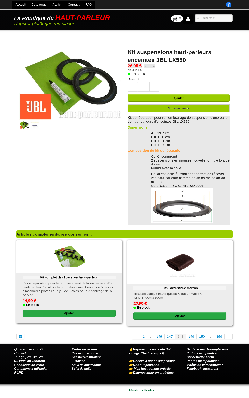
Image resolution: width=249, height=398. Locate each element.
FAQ (88, 5)
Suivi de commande (86, 365)
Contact (74, 5)
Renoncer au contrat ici (31, 394)
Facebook (194, 368)
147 (170, 337)
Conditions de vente (29, 365)
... (150, 337)
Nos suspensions (146, 365)
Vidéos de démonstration (205, 365)
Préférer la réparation (202, 353)
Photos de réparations (203, 361)
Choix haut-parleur (201, 357)
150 (202, 337)
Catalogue (39, 5)
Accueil (20, 5)
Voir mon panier (178, 108)
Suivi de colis (81, 368)
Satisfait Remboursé (87, 357)
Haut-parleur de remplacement (209, 349)
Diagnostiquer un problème (153, 372)
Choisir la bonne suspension (154, 361)
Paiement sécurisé (85, 353)
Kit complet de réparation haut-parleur (69, 277)
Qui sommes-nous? (28, 349)
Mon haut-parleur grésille (152, 368)
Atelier (57, 5)
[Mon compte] (188, 19)
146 (159, 337)
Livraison (78, 361)
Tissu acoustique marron (180, 288)
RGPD (18, 372)
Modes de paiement (86, 349)
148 (180, 337)
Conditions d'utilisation (31, 368)
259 (219, 337)
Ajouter (178, 98)
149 (191, 337)
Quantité (133, 79)
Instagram (210, 368)
